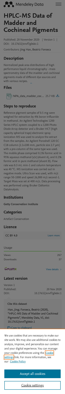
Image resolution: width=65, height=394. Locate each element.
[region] (32, 361)
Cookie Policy (18, 362)
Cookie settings (32, 385)
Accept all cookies (32, 373)
